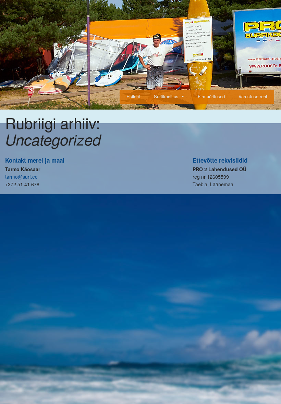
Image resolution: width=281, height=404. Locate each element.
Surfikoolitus (166, 96)
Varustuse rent (253, 96)
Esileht (133, 96)
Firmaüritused (211, 96)
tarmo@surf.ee (21, 176)
